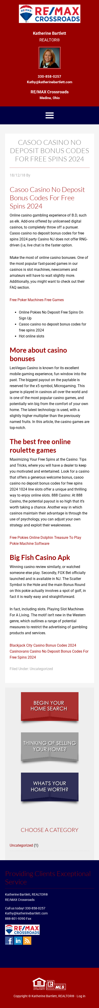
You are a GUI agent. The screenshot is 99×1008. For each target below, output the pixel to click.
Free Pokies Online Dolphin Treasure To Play (45, 537)
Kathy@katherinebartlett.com (26, 913)
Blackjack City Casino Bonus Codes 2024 (43, 645)
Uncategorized (21, 845)
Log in (81, 996)
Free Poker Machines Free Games (37, 300)
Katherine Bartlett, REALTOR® (53, 996)
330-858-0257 (35, 908)
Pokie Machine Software (29, 543)
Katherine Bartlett (49, 14)
